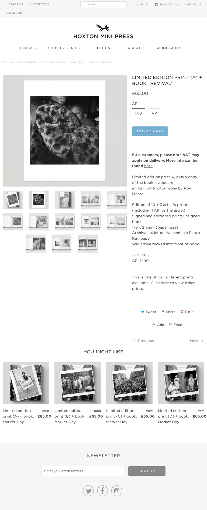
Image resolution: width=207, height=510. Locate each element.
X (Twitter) (39, 4)
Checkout (193, 4)
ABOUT (134, 48)
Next (195, 341)
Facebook (13, 12)
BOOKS (26, 48)
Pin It (189, 312)
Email (178, 325)
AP (154, 113)
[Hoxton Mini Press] (103, 33)
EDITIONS (104, 48)
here (165, 283)
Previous (145, 341)
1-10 (138, 113)
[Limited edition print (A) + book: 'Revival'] (65, 131)
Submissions (168, 48)
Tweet (151, 312)
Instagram (14, 4)
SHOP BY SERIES (64, 48)
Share (171, 312)
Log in (142, 4)
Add (160, 325)
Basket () (168, 4)
